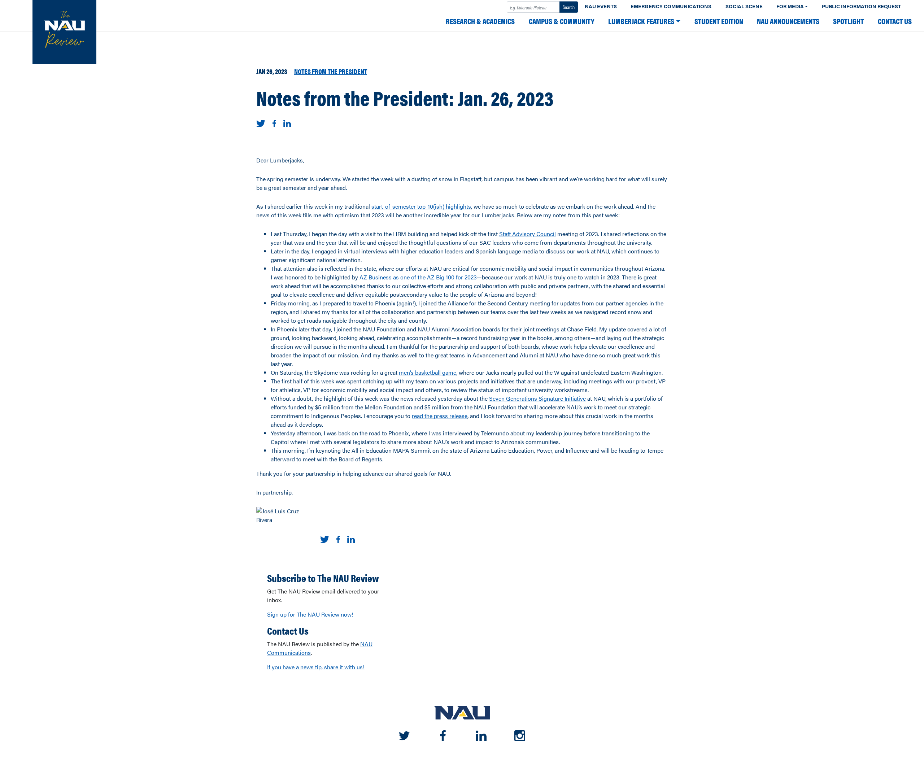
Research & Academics (480, 21)
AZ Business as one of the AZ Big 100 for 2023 (418, 277)
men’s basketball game (427, 372)
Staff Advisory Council (527, 234)
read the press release (439, 416)
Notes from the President (330, 71)
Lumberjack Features (641, 21)
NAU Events (601, 6)
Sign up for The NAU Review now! (310, 614)
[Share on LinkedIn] (287, 122)
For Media (790, 6)
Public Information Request (861, 6)
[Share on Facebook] (274, 122)
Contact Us (895, 21)
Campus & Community (561, 21)
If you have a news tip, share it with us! (316, 667)
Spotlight (848, 21)
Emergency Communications (671, 6)
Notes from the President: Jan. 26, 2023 (405, 97)
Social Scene (744, 6)
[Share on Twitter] (260, 122)
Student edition (718, 21)
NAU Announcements (788, 21)
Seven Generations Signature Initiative (537, 398)
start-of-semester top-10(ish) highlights (421, 206)
